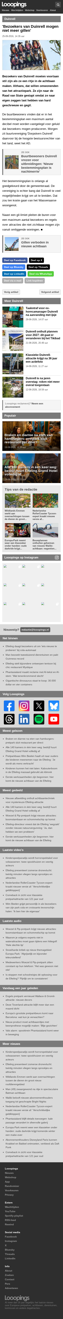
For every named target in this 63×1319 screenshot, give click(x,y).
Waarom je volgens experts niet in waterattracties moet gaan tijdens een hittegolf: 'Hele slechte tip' (31, 941)
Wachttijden (17, 10)
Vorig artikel (11, 292)
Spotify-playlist (14, 1215)
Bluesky (10, 1249)
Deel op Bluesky (13, 267)
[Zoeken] (58, 5)
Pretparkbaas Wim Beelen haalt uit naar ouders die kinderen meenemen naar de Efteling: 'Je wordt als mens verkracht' (32, 760)
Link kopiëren (34, 280)
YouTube (10, 1211)
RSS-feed (10, 1220)
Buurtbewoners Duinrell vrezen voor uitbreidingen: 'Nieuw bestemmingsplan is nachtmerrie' (39, 163)
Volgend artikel (50, 292)
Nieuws (5, 10)
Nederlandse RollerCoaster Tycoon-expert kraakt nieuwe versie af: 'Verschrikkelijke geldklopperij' (29, 886)
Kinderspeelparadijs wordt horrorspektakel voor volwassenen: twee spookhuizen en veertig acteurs (32, 862)
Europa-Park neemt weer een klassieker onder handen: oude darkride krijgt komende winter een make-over (31, 1131)
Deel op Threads (38, 267)
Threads (10, 1254)
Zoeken (9, 1275)
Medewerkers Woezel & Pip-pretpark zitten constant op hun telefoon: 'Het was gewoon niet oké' (32, 966)
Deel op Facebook (15, 260)
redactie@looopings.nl (35, 629)
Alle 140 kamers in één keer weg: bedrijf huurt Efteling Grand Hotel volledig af (31, 470)
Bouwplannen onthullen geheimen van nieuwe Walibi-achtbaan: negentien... (45, 544)
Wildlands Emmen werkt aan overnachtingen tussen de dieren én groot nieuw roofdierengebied (30, 1080)
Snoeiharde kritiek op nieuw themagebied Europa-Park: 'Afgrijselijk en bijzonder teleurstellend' (28, 954)
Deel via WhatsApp (40, 273)
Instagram (11, 1241)
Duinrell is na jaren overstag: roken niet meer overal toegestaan (43, 382)
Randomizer (12, 1186)
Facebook (11, 1236)
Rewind (9, 1224)
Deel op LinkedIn (14, 273)
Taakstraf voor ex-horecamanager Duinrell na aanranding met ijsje (42, 311)
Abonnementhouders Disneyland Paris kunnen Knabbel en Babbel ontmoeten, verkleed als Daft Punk (32, 1143)
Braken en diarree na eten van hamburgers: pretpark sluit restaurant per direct (29, 438)
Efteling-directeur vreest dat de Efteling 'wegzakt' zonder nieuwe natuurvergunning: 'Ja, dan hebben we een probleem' (32, 828)
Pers (7, 1283)
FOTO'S (16, 371)
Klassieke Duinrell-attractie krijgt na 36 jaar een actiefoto (41, 358)
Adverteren (11, 1288)
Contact (9, 1279)
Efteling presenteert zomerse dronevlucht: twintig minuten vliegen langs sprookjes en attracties (29, 874)
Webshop (29, 10)
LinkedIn (10, 1258)
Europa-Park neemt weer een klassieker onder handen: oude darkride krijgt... (16, 544)
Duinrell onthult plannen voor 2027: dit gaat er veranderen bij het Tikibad (43, 335)
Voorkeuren (42, 10)
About (53, 10)
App (7, 1181)
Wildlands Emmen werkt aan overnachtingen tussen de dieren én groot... (17, 514)
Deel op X (36, 260)
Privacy (9, 1194)
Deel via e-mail (12, 280)
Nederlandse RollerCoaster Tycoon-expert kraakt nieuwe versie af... (45, 514)
